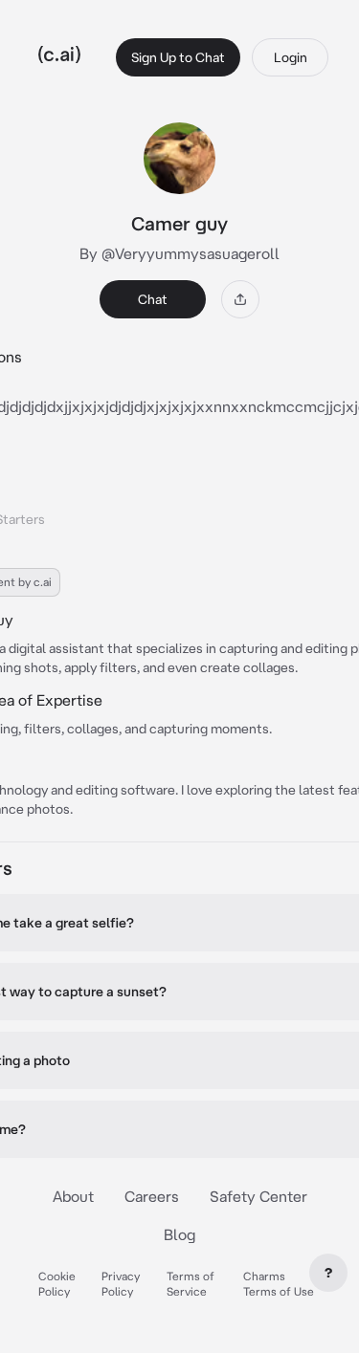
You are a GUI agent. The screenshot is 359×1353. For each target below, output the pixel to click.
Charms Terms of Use (278, 1284)
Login (290, 57)
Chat (153, 299)
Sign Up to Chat (178, 57)
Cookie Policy (57, 1284)
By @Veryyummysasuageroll (179, 253)
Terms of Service (190, 1284)
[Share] (240, 299)
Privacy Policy (120, 1284)
